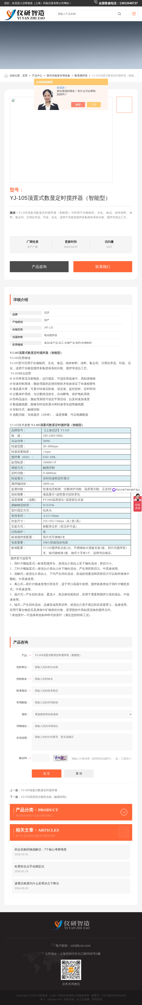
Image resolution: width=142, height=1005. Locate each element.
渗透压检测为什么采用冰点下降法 (37, 883)
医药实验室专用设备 (58, 75)
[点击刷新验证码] (60, 758)
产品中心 (37, 75)
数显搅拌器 (81, 75)
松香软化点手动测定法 (29, 866)
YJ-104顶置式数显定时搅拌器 (39, 790)
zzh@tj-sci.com (80, 945)
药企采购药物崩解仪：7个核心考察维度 (41, 849)
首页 (25, 75)
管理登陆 (97, 999)
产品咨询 (39, 267)
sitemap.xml (54, 999)
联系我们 (102, 267)
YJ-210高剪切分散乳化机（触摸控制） (44, 796)
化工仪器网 (83, 999)
